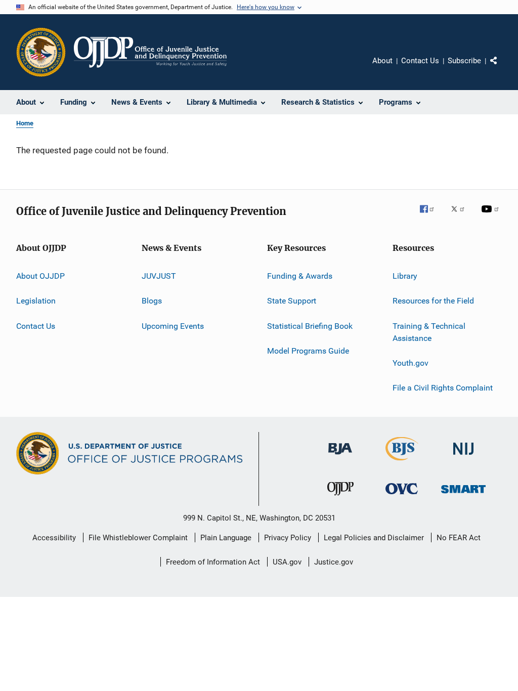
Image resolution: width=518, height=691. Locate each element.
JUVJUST (159, 276)
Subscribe (464, 60)
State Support (291, 301)
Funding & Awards (299, 276)
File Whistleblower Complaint (138, 537)
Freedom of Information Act (213, 562)
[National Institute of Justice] (463, 456)
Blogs (152, 301)
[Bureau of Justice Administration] (340, 456)
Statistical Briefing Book (310, 326)
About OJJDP (40, 276)
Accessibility (54, 537)
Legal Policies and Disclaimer (374, 537)
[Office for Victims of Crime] (401, 496)
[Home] (150, 52)
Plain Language (225, 537)
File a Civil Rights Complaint (443, 388)
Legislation (36, 301)
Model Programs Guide (308, 351)
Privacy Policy (287, 537)
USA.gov (287, 562)
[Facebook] (431, 216)
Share (502, 68)
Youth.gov (410, 363)
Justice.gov (333, 562)
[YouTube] (492, 216)
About (382, 60)
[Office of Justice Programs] (41, 52)
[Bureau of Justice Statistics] (401, 462)
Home (24, 123)
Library (405, 276)
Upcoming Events (173, 326)
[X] (461, 216)
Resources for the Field (433, 301)
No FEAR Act (459, 537)
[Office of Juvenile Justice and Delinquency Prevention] (340, 497)
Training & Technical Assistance (429, 332)
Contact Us (420, 60)
